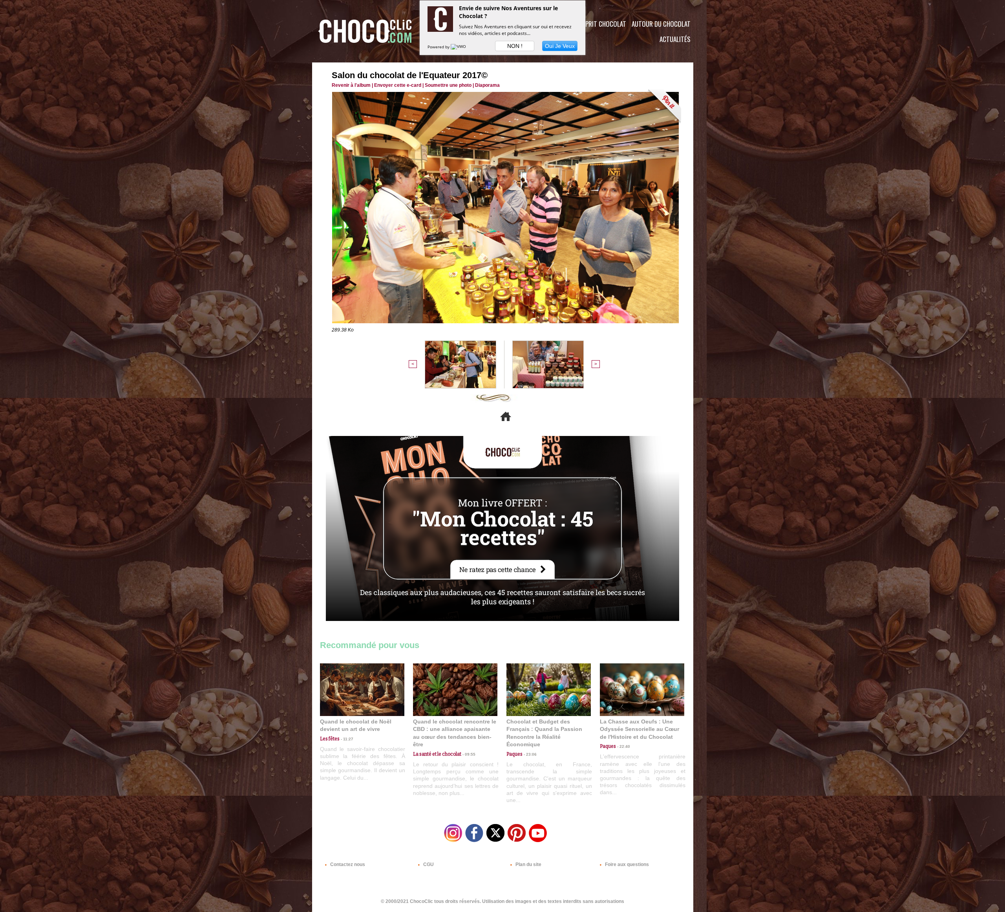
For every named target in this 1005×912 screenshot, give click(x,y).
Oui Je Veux (560, 46)
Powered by (439, 46)
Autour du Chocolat (661, 24)
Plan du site (527, 864)
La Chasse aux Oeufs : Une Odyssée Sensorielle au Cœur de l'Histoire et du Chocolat (639, 729)
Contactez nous (347, 864)
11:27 (346, 739)
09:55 (468, 754)
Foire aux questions (626, 864)
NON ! (515, 46)
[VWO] (459, 46)
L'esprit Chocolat (601, 24)
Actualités (675, 39)
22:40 (623, 746)
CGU (428, 864)
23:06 (530, 754)
